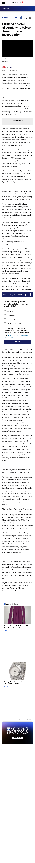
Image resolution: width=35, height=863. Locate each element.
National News (9, 17)
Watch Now (29, 3)
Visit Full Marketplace (24, 604)
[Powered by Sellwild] (28, 719)
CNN (10, 67)
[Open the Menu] (3, 2)
